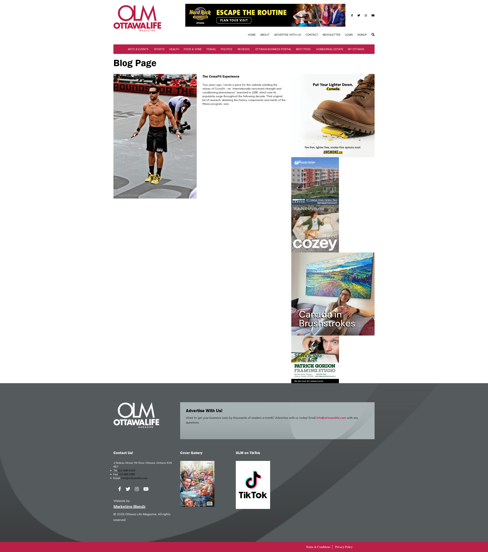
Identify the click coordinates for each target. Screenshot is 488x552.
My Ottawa (356, 49)
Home (252, 34)
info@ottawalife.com (331, 418)
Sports (159, 49)
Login (349, 34)
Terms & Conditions (318, 547)
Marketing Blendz (129, 506)
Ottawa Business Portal (273, 49)
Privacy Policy (344, 547)
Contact (312, 34)
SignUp (362, 34)
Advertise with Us (287, 34)
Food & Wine (193, 49)
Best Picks (303, 49)
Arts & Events (138, 49)
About (265, 34)
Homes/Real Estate (329, 49)
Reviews (244, 49)
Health (174, 49)
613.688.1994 (126, 474)
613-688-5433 (126, 470)
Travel (211, 49)
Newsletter (331, 34)
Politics (226, 49)
